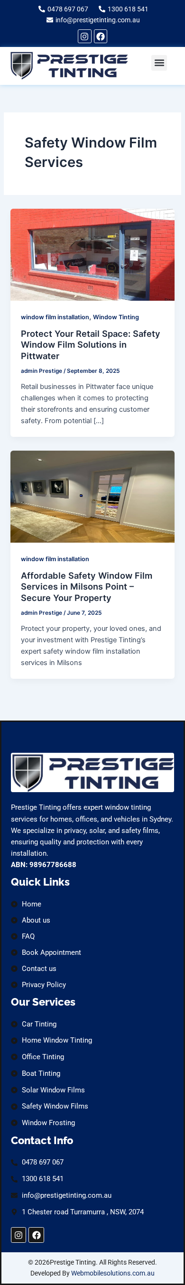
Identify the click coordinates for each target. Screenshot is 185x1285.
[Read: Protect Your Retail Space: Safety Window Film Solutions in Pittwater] (92, 254)
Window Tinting (116, 317)
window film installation (55, 317)
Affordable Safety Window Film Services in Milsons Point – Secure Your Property (86, 586)
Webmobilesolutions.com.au (113, 1273)
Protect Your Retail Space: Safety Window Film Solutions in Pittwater (90, 344)
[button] (159, 63)
